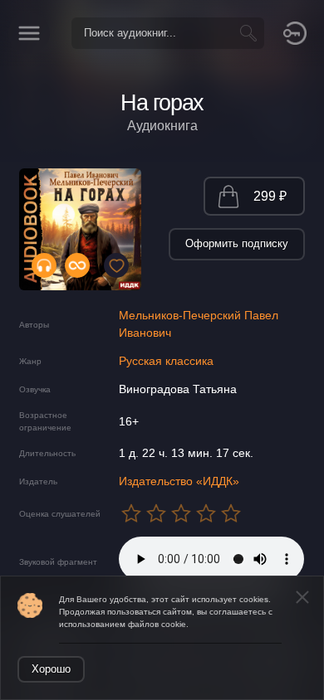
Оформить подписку (236, 243)
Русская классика (166, 360)
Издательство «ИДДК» (179, 481)
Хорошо (51, 669)
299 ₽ (270, 196)
